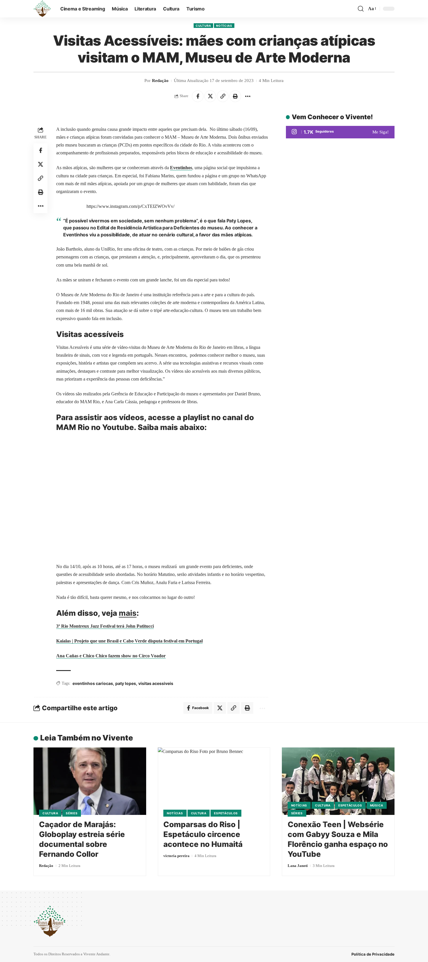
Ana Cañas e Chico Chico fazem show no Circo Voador (111, 655)
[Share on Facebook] (198, 96)
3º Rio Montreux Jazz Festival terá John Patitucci (105, 626)
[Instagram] (340, 132)
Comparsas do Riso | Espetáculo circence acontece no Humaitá (203, 834)
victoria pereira (176, 856)
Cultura (203, 25)
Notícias (224, 25)
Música (376, 805)
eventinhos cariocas (92, 683)
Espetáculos (226, 813)
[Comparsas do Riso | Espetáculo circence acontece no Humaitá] (214, 781)
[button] (361, 9)
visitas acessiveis (155, 683)
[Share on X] (210, 96)
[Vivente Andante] (42, 8)
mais (128, 612)
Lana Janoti (298, 865)
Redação (160, 80)
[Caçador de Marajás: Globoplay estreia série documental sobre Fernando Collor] (89, 781)
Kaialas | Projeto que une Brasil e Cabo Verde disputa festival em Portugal (129, 640)
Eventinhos (181, 167)
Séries (71, 813)
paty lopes (125, 683)
